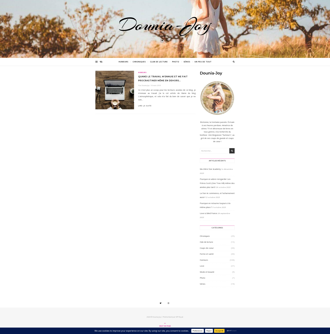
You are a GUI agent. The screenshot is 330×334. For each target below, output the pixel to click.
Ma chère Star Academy (210, 169)
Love (202, 266)
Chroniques (139, 61)
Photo (175, 61)
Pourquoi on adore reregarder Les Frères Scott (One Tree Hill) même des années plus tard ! (217, 183)
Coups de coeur (207, 248)
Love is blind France (208, 213)
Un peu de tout (203, 61)
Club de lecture (159, 61)
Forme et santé (207, 254)
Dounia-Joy (165, 24)
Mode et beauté (207, 272)
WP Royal (179, 317)
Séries (187, 61)
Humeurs (123, 61)
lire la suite (145, 106)
